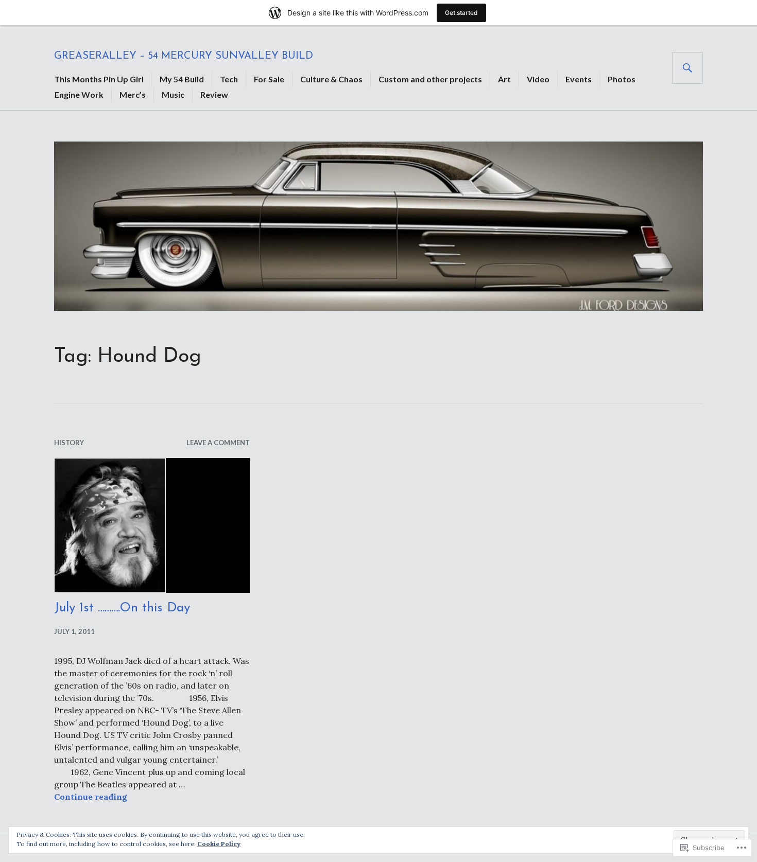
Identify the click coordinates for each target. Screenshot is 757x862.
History (69, 442)
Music (173, 94)
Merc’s (132, 94)
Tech (229, 79)
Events (578, 79)
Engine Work (79, 94)
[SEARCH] (687, 68)
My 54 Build (182, 79)
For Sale (269, 79)
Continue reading (90, 796)
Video (538, 79)
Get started (461, 12)
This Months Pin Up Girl (99, 79)
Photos (621, 79)
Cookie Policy (218, 844)
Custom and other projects (430, 79)
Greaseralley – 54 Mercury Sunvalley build (183, 56)
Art (504, 79)
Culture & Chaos (331, 79)
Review (214, 94)
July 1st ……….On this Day (122, 608)
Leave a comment (218, 442)
